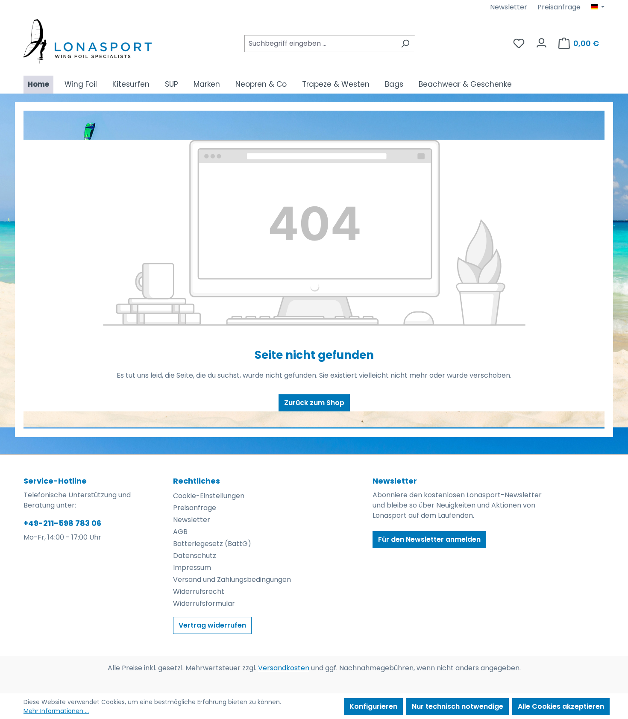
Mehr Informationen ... (56, 711)
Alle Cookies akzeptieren (561, 706)
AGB (180, 532)
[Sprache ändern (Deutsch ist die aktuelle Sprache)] (598, 7)
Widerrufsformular (204, 603)
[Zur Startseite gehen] (87, 41)
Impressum (192, 567)
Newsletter (508, 7)
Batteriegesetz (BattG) (212, 544)
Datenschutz (194, 556)
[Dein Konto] (541, 41)
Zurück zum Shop (314, 403)
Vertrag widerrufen (212, 625)
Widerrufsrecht (198, 591)
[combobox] (320, 43)
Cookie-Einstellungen (208, 496)
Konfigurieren (373, 706)
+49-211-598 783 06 (62, 523)
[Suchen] (405, 43)
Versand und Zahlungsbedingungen (232, 579)
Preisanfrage (559, 7)
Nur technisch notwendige (457, 706)
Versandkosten (283, 668)
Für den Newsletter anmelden (429, 539)
